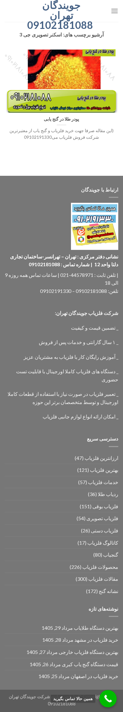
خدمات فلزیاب (103, 482)
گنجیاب (110, 555)
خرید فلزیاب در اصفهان (94, 676)
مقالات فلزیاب (103, 579)
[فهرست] (114, 11)
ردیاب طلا (108, 494)
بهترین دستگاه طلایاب (96, 628)
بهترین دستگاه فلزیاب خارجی (88, 652)
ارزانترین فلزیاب (101, 458)
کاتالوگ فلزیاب (102, 543)
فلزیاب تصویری (102, 518)
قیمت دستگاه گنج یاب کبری (90, 664)
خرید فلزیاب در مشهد (96, 640)
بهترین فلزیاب (104, 470)
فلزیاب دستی (104, 530)
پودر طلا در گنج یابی (61, 118)
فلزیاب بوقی (105, 506)
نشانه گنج (108, 591)
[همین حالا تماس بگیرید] (108, 698)
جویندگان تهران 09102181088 (61, 15)
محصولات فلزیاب (100, 567)
